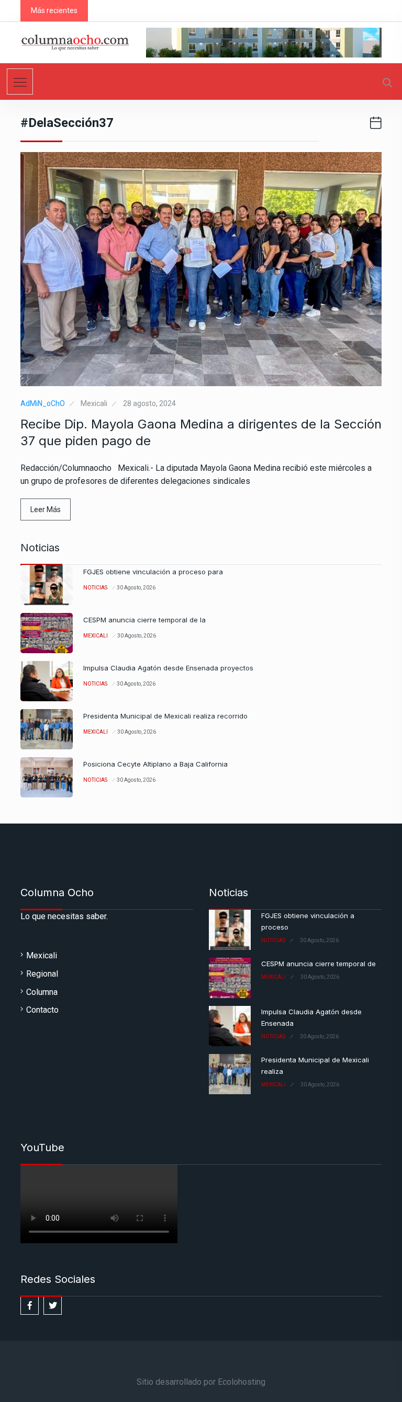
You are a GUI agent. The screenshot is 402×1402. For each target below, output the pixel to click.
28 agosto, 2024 (149, 403)
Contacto (42, 1010)
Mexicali (94, 403)
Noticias (95, 587)
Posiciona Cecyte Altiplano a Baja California (155, 764)
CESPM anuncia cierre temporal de (318, 963)
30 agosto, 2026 (136, 587)
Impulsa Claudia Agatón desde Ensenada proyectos (168, 668)
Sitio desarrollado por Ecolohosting (201, 1382)
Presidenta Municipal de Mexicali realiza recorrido (165, 716)
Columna (42, 992)
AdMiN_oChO (42, 403)
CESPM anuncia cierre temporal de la (144, 620)
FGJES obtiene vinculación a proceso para (153, 571)
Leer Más (45, 509)
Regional (42, 974)
